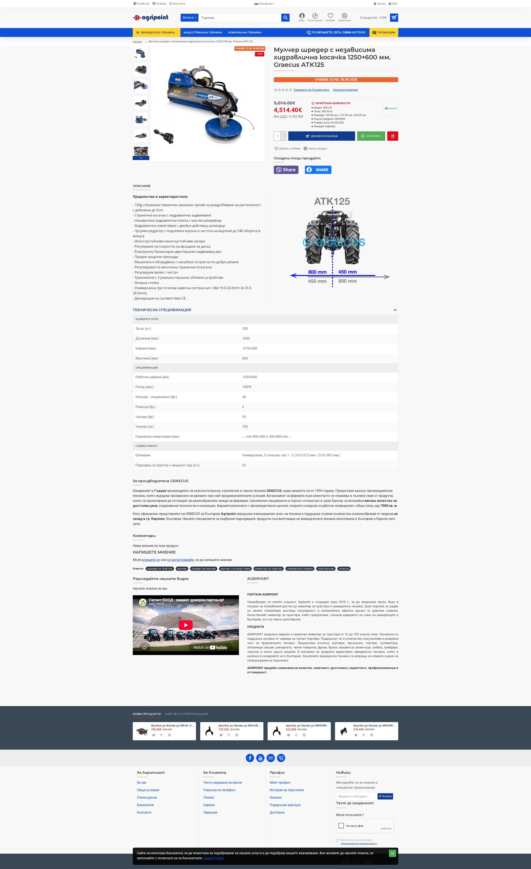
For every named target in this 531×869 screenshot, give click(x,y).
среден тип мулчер (204, 568)
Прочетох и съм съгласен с (358, 842)
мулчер (182, 568)
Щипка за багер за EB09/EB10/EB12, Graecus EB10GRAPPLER (375, 725)
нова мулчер (326, 568)
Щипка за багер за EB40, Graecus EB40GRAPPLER (172, 725)
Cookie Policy (213, 858)
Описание (142, 186)
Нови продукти (147, 714)
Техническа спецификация (162, 310)
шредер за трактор (159, 568)
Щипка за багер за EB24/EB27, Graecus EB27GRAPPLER (240, 725)
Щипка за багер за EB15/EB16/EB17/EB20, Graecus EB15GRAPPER (307, 725)
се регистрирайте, (181, 560)
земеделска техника (300, 568)
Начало (137, 41)
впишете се (151, 560)
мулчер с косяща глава (235, 568)
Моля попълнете (349, 815)
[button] (141, 47)
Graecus (344, 568)
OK (392, 853)
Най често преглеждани (186, 714)
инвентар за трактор (268, 568)
